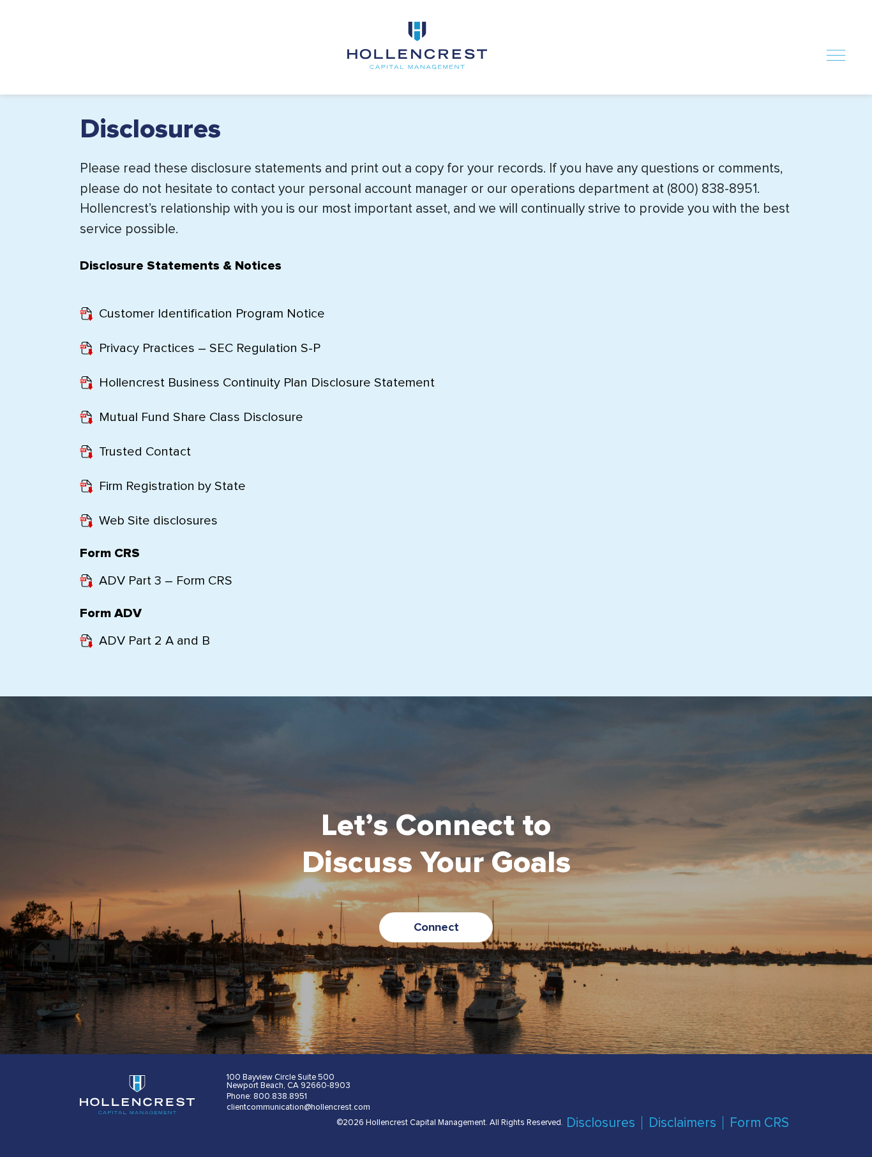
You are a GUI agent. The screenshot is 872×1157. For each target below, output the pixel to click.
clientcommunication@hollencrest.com (298, 1107)
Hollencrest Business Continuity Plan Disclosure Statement (267, 382)
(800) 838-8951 (712, 188)
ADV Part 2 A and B (154, 640)
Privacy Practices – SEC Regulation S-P (209, 348)
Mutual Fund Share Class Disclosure (201, 417)
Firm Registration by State (172, 486)
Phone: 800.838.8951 (267, 1096)
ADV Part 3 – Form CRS (165, 580)
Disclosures (600, 1123)
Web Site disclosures (158, 520)
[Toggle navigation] (836, 53)
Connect (436, 927)
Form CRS (759, 1123)
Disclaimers (682, 1123)
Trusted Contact (145, 451)
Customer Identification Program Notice (212, 313)
